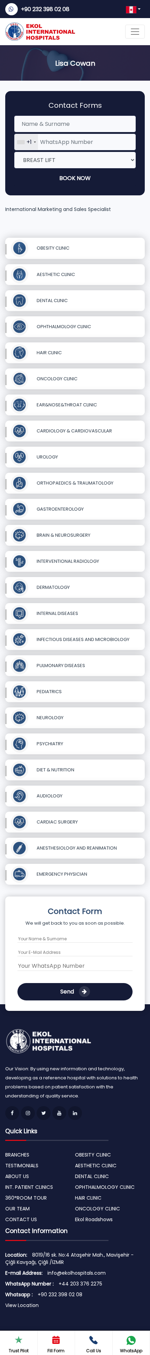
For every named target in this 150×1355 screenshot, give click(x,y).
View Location (22, 1305)
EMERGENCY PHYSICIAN (61, 874)
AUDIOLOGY (49, 796)
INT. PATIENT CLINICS (29, 1187)
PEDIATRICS (49, 691)
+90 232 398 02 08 (45, 9)
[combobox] (26, 142)
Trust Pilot (19, 1351)
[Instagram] (28, 1113)
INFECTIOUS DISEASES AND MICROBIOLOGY (82, 639)
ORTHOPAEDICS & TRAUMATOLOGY (74, 483)
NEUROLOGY (49, 717)
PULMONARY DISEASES (60, 665)
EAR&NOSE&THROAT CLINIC (66, 404)
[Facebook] (12, 1113)
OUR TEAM (17, 1208)
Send (67, 992)
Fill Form (56, 1351)
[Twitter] (44, 1113)
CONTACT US (21, 1219)
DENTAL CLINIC (52, 300)
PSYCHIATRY (49, 743)
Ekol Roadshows (94, 1219)
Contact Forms (75, 105)
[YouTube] (59, 1113)
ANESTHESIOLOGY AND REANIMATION (76, 848)
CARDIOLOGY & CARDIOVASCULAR (74, 431)
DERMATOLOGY (53, 587)
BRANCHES (17, 1154)
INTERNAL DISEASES (57, 613)
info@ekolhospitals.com (76, 1272)
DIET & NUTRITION (55, 769)
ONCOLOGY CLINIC (56, 378)
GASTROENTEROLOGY (60, 509)
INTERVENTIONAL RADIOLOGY (67, 561)
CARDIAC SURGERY (57, 822)
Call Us (93, 1351)
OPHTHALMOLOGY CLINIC (63, 326)
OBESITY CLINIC (52, 248)
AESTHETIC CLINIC (55, 274)
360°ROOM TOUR (26, 1197)
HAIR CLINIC (49, 352)
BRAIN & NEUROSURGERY (63, 535)
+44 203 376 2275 (80, 1283)
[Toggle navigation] (135, 32)
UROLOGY (47, 457)
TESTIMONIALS (21, 1165)
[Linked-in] (75, 1113)
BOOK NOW (75, 178)
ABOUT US (17, 1176)
